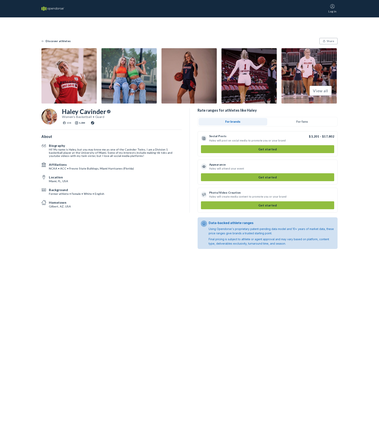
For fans (302, 121)
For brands (232, 121)
